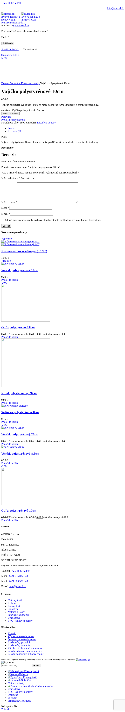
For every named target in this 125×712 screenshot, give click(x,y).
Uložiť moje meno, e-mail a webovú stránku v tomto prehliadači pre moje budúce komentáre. (53, 220)
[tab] (66, 128)
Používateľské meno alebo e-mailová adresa (24, 31)
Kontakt (12, 633)
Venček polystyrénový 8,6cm (20, 453)
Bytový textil (14, 606)
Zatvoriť (5, 709)
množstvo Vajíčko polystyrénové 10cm (21, 110)
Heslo (5, 37)
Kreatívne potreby (30, 83)
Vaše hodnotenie (10, 178)
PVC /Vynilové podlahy (20, 620)
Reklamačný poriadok (19, 642)
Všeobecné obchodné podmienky (25, 648)
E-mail (5, 213)
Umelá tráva (14, 617)
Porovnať (13, 697)
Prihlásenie (8, 43)
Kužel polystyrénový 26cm (19, 393)
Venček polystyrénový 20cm (19, 434)
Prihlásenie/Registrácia (19, 700)
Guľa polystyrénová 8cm (18, 327)
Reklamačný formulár (19, 645)
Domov (5, 83)
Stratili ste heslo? (10, 49)
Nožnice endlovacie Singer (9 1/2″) (24, 251)
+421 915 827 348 (18, 576)
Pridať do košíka (10, 113)
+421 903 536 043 (18, 581)
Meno (5, 207)
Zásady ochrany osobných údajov (25, 651)
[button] (9, 279)
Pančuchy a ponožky (18, 614)
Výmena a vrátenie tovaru (21, 636)
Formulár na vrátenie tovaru (22, 639)
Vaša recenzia (9, 202)
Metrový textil (15, 600)
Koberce (12, 603)
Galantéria (15, 83)
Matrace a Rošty (16, 612)
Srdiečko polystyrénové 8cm (20, 412)
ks (43, 110)
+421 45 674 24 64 (11, 2)
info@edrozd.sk (115, 8)
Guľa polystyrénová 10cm (18, 510)
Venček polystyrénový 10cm (19, 270)
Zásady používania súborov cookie (26, 654)
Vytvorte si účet (21, 25)
